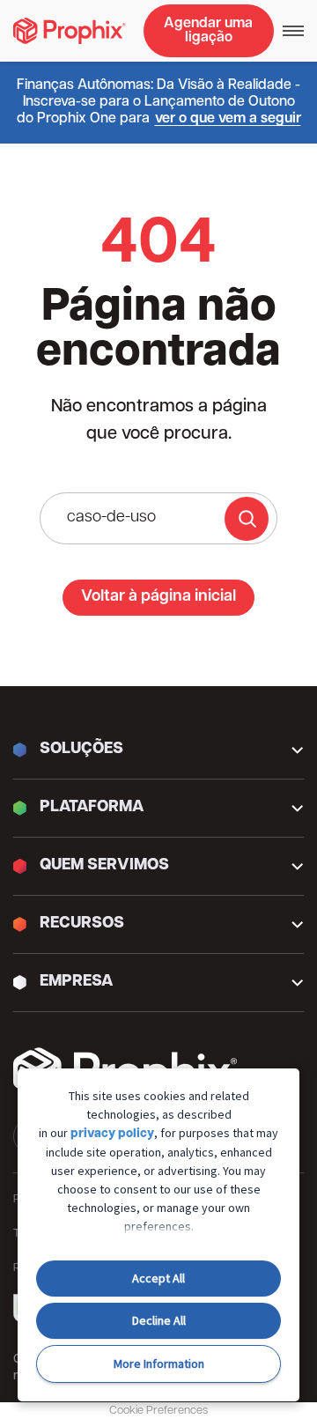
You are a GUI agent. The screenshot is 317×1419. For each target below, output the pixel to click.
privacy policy (112, 1134)
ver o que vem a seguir (228, 119)
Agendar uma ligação (208, 31)
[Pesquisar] (247, 519)
